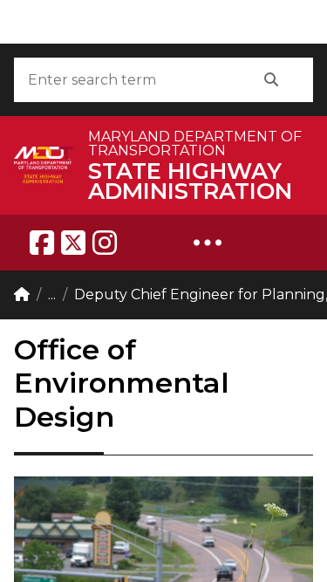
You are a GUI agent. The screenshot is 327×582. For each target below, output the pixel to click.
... (52, 294)
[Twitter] (73, 243)
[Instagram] (104, 243)
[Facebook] (42, 243)
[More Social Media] (207, 243)
